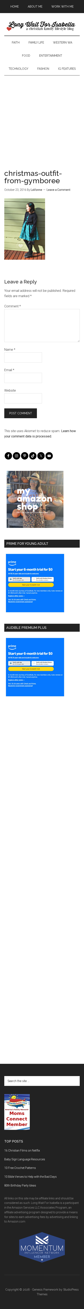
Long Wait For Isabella (42, 26)
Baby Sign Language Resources (24, 1159)
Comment (12, 306)
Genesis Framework (45, 1289)
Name (9, 350)
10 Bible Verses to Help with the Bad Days (30, 1176)
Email (9, 370)
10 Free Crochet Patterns (20, 1168)
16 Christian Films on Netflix (22, 1150)
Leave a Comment (58, 189)
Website (10, 390)
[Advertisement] (42, 117)
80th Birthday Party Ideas (20, 1185)
